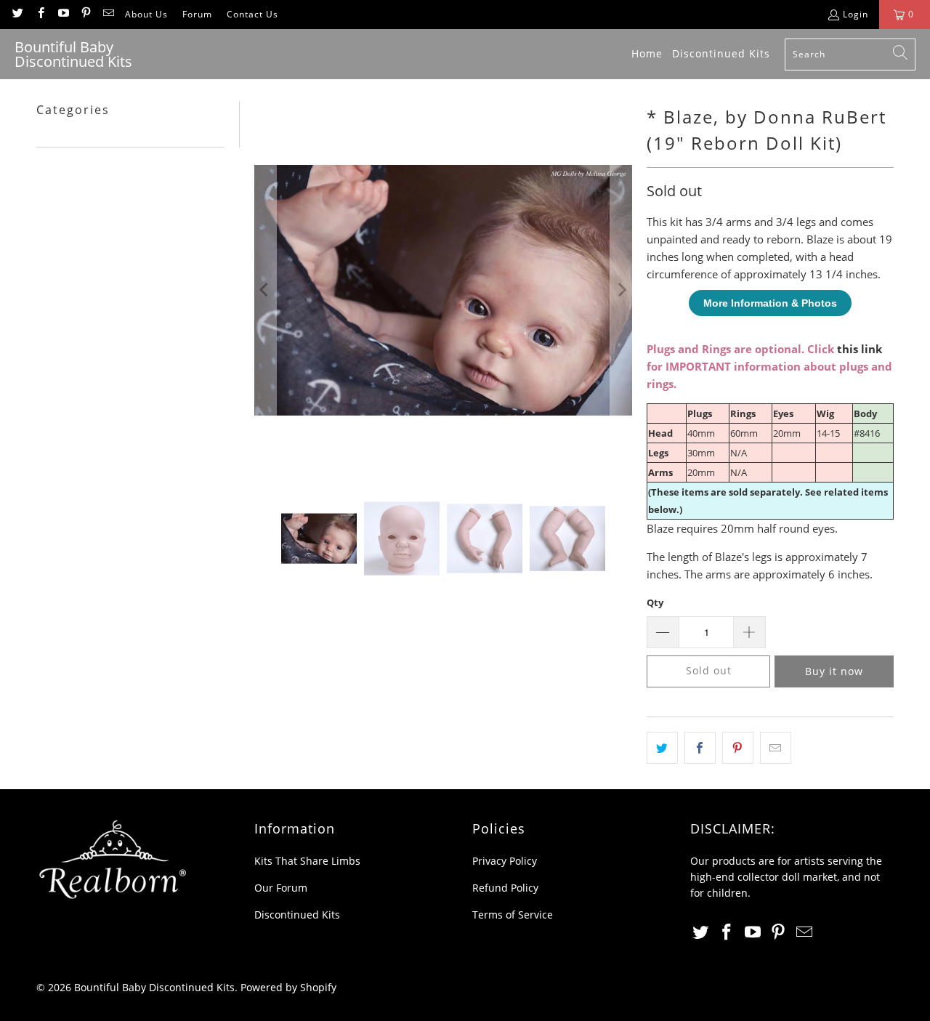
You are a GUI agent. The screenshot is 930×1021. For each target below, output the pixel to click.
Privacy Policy (504, 861)
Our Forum (280, 888)
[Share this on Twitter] (662, 748)
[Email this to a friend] (775, 748)
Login (855, 14)
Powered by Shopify (288, 987)
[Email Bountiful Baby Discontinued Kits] (108, 14)
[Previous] (265, 290)
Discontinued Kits (297, 914)
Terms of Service (512, 914)
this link (859, 349)
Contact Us (252, 14)
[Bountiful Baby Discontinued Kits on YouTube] (63, 14)
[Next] (621, 290)
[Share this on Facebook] (700, 748)
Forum (197, 14)
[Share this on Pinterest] (737, 748)
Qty (655, 602)
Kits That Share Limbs (307, 861)
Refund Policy (505, 888)
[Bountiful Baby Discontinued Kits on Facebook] (39, 14)
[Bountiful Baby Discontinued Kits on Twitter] (17, 14)
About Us (146, 14)
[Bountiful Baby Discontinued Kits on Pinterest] (85, 14)
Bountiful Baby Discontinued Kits (154, 987)
